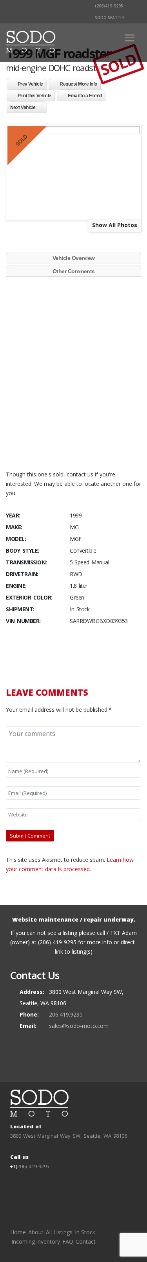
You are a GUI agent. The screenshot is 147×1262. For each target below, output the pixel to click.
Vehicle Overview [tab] (74, 258)
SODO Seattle (109, 17)
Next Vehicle (23, 107)
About (36, 1232)
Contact (86, 1241)
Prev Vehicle (30, 84)
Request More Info (78, 84)
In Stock (85, 1232)
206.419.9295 (66, 1014)
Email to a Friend (85, 95)
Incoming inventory (35, 1241)
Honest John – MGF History (56, 447)
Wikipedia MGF (40, 457)
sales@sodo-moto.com (79, 1025)
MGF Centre (37, 438)
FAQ (67, 1241)
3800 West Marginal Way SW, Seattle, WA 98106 (68, 1135)
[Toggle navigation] (130, 38)
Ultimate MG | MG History (56, 419)
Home (18, 1232)
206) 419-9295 (33, 1166)
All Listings (59, 1232)
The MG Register (44, 429)
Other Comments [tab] (74, 271)
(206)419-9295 (108, 6)
